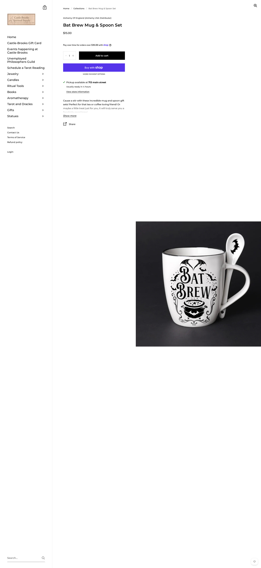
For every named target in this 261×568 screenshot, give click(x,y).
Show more (69, 116)
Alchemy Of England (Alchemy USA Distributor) (87, 18)
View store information (77, 91)
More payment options (94, 74)
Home (66, 8)
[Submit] (43, 558)
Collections (78, 8)
